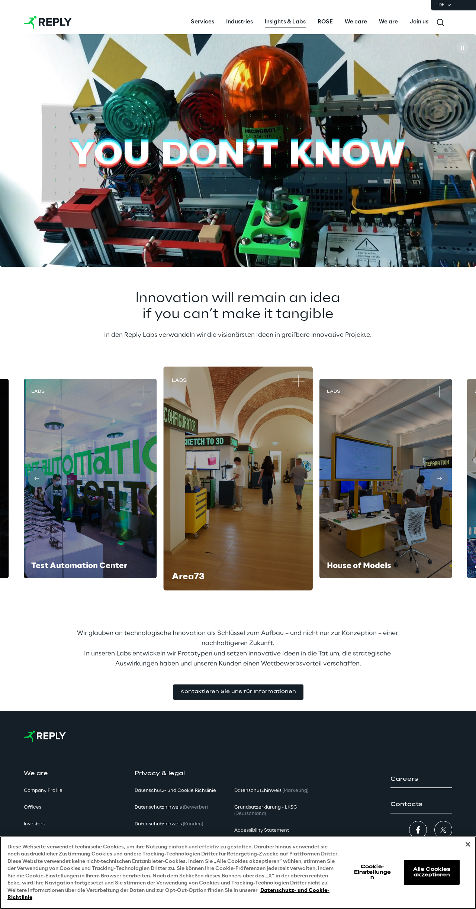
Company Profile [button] (43, 790)
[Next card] (439, 478)
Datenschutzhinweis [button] (171, 807)
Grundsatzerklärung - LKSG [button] (265, 810)
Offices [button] (32, 807)
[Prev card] (37, 478)
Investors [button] (34, 824)
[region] (238, 872)
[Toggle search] (440, 22)
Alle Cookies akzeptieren (431, 872)
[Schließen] (468, 844)
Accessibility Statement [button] (261, 830)
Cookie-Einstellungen (372, 872)
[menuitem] (202, 22)
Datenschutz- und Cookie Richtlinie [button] (175, 790)
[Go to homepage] (48, 22)
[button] (238, 692)
